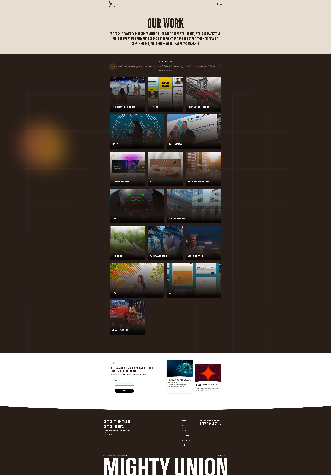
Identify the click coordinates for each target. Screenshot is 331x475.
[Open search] (217, 4)
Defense (160, 66)
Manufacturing (215, 66)
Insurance (187, 66)
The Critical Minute (186, 435)
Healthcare (168, 66)
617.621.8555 (107, 434)
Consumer (169, 70)
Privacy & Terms (223, 455)
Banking (141, 66)
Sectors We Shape (186, 440)
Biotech (161, 70)
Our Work (183, 420)
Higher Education (150, 66)
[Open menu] (221, 4)
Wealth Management (130, 66)
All (113, 66)
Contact (183, 445)
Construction (178, 66)
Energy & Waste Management (200, 66)
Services (183, 430)
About (182, 425)
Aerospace (119, 66)
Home (111, 14)
